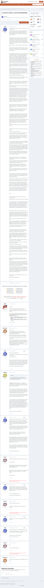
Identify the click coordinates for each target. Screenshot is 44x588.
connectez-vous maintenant (5, 570)
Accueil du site (3, 4)
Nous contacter (22, 585)
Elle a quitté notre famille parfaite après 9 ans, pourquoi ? (36, 40)
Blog (11, 4)
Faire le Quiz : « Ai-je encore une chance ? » (19, 296)
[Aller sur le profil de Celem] (31, 49)
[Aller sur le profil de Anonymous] (5, 331)
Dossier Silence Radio (10, 288)
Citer (11, 324)
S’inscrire (41, 1)
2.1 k (5, 464)
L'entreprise (18, 4)
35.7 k (5, 335)
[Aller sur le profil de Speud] (31, 39)
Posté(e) (12, 26)
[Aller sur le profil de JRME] (5, 307)
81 (5, 379)
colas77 (34, 55)
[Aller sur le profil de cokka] (2, 17)
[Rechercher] (42, 4)
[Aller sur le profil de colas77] (31, 54)
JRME (5, 303)
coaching (21, 298)
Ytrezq (34, 46)
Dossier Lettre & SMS (19, 288)
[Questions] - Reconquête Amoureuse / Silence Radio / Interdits (19, 17)
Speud (34, 41)
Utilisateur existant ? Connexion (33, 1)
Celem (34, 50)
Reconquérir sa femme (19, 291)
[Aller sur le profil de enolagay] (5, 375)
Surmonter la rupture (19, 292)
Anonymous (5, 328)
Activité (23, 4)
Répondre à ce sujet (24, 22)
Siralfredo (34, 36)
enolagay (5, 372)
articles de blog (13, 298)
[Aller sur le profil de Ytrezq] (31, 45)
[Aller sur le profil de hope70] (5, 460)
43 (5, 358)
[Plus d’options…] (27, 26)
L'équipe (14, 4)
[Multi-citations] (9, 279)
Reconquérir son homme (10, 292)
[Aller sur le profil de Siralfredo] (31, 35)
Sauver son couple (9, 291)
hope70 (4, 457)
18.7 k (5, 311)
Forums (8, 4)
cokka (6, 16)
